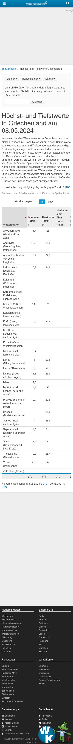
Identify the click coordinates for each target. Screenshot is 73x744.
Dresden (43, 626)
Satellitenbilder (9, 644)
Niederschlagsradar (11, 622)
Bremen (42, 619)
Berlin (41, 615)
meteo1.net (44, 669)
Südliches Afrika (9, 672)
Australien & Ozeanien (12, 701)
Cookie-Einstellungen (49, 679)
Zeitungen (10, 715)
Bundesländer (30, 78)
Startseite (10, 68)
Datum (49, 78)
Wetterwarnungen (10, 633)
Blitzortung (7, 637)
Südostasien (8, 694)
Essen (42, 633)
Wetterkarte (7, 615)
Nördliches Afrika (10, 669)
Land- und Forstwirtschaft (17, 733)
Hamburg (43, 640)
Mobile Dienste (12, 722)
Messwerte (7, 640)
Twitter (45, 719)
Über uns (43, 665)
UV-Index (6, 651)
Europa (5, 665)
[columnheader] (14, 217)
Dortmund (43, 622)
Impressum (44, 672)
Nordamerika (8, 676)
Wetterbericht (8, 619)
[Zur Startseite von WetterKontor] (36, 3)
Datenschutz (45, 676)
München (43, 647)
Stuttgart (43, 651)
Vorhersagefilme (10, 630)
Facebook (47, 715)
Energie (9, 729)
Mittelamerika (8, 679)
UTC (67, 187)
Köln (41, 644)
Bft (41, 202)
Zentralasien (8, 690)
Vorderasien (7, 687)
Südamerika (7, 683)
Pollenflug (7, 647)
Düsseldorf (44, 630)
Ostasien (6, 697)
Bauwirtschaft (11, 726)
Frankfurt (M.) (45, 637)
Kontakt (42, 683)
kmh (50, 202)
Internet (8, 719)
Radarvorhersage (10, 626)
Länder (11, 78)
